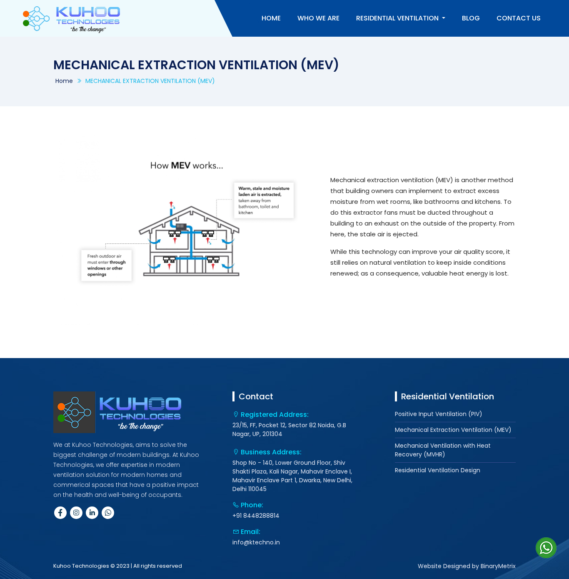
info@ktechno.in (256, 542)
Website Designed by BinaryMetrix (467, 566)
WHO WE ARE (318, 18)
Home (64, 81)
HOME (271, 18)
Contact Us (519, 18)
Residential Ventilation (398, 18)
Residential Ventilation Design (437, 470)
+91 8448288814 (256, 515)
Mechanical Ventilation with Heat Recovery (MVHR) (443, 450)
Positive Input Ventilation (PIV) (438, 414)
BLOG (471, 18)
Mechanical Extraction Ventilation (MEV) (453, 430)
